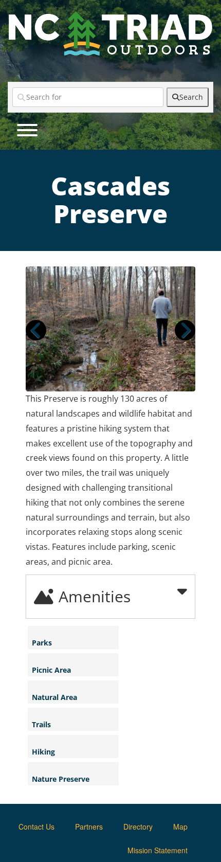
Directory (138, 826)
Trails (41, 724)
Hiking (43, 752)
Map (180, 826)
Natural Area (54, 697)
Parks (42, 643)
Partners (89, 826)
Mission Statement (157, 850)
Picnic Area (51, 670)
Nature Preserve (60, 779)
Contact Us (36, 826)
